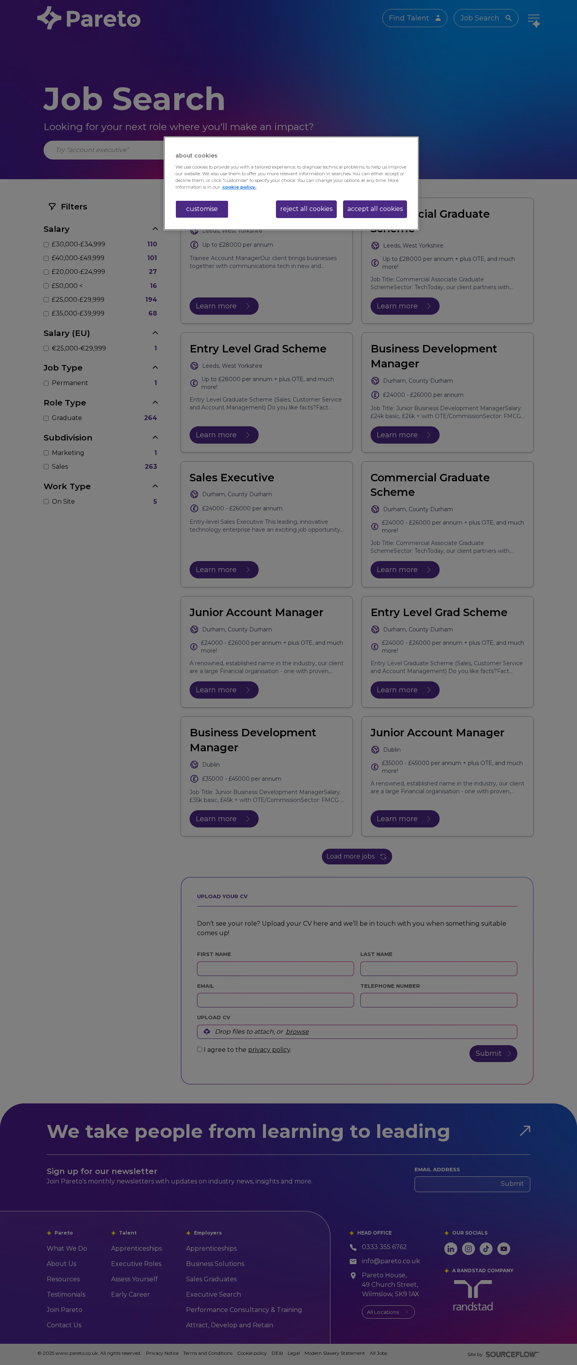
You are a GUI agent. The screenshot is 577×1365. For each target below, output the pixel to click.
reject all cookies (306, 209)
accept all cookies (375, 209)
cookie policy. (239, 187)
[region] (291, 183)
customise (202, 209)
